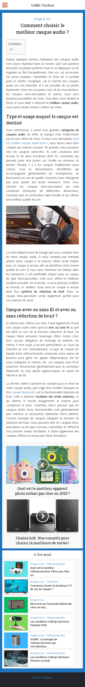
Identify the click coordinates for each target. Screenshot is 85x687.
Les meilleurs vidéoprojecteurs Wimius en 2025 (49, 658)
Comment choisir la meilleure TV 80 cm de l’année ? (51, 587)
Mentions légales (42, 677)
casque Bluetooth (23, 392)
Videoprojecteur (56, 564)
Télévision (52, 581)
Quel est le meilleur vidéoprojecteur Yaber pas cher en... (50, 571)
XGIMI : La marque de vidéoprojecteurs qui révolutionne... (43, 642)
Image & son (42, 19)
